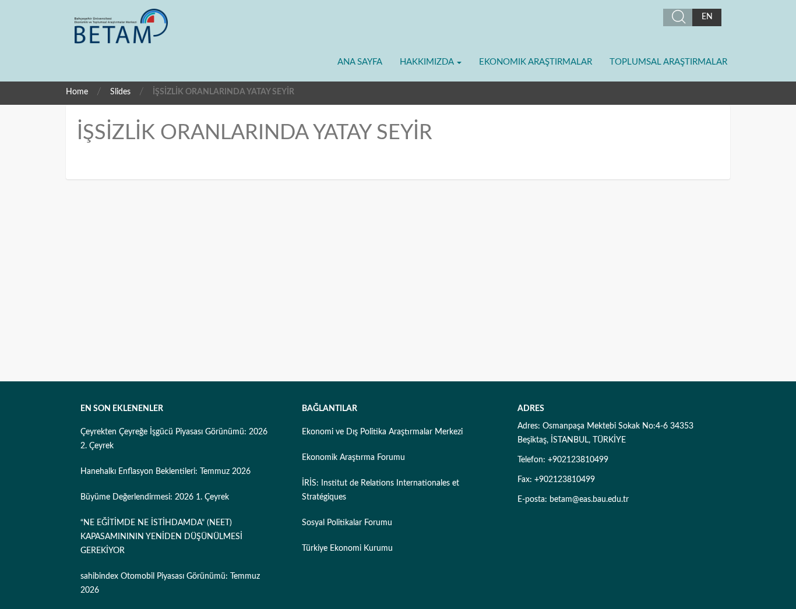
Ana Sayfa (359, 62)
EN (707, 17)
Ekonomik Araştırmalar (535, 62)
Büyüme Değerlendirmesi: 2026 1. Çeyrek (154, 497)
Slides (120, 92)
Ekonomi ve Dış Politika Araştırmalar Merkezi (382, 432)
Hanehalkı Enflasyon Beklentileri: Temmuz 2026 (165, 472)
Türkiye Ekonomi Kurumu (347, 548)
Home (77, 92)
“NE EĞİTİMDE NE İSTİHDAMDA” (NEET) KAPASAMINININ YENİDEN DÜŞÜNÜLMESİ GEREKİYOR (161, 537)
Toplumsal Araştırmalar (668, 62)
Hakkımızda (428, 62)
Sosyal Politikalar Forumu (347, 523)
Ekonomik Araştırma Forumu (353, 458)
